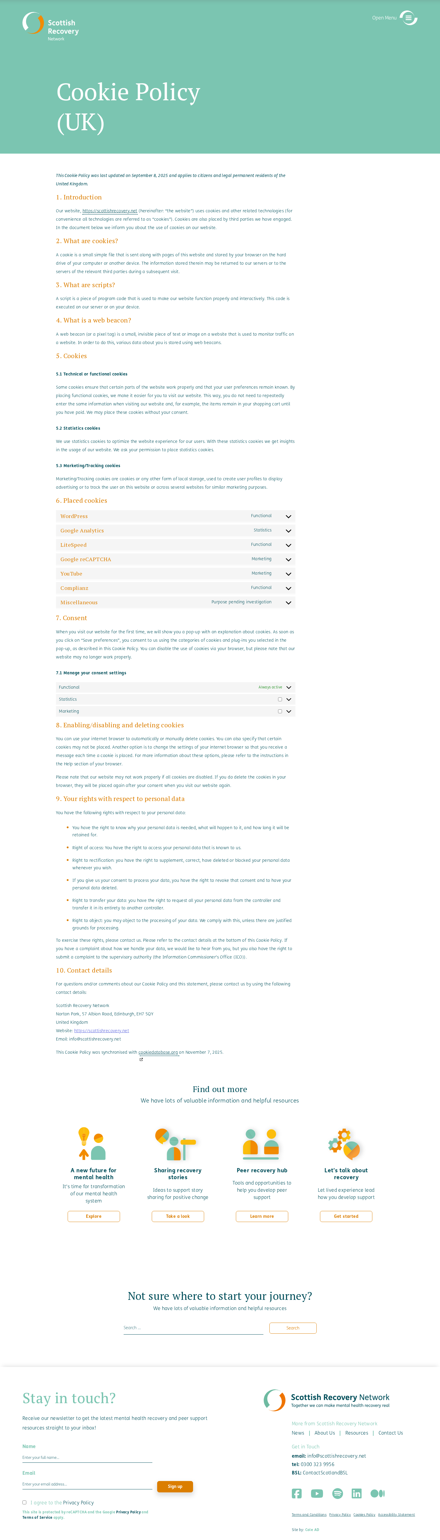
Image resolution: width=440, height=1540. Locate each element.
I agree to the (62, 1503)
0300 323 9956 (317, 1464)
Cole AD (312, 1530)
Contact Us (391, 1433)
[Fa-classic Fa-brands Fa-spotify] (337, 1493)
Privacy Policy (78, 1503)
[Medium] (378, 1493)
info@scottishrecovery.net (336, 1456)
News (298, 1433)
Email (28, 1473)
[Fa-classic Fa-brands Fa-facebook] (297, 1493)
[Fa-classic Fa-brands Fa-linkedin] (357, 1493)
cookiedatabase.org (158, 1052)
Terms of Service (37, 1517)
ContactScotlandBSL (325, 1473)
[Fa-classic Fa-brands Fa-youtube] (317, 1493)
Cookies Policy (364, 1515)
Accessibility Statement (396, 1515)
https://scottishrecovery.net (110, 210)
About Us (325, 1433)
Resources (356, 1433)
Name (29, 1446)
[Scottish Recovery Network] (50, 26)
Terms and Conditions (309, 1515)
